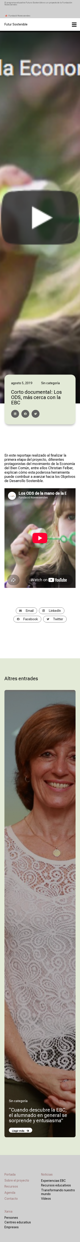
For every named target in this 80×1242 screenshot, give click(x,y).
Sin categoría (18, 1101)
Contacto (11, 1198)
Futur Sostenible (16, 24)
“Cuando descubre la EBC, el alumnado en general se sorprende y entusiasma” (38, 1115)
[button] (15, 414)
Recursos (11, 1186)
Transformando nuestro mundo (58, 1192)
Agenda (9, 1192)
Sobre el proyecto (16, 1180)
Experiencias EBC (53, 1180)
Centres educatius (17, 1222)
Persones (11, 1217)
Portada (10, 1174)
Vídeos (46, 1198)
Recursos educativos (56, 1185)
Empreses (11, 1227)
